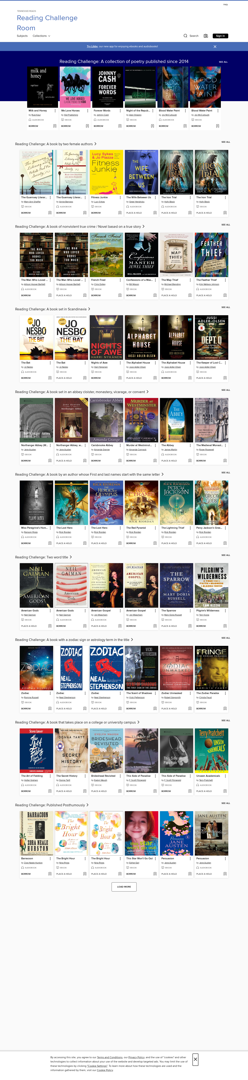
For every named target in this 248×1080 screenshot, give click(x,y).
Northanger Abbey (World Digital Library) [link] (34, 445)
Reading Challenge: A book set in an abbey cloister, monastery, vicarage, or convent (80, 392)
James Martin (170, 449)
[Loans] (206, 36)
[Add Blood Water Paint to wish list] (185, 126)
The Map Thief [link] (169, 280)
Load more (124, 886)
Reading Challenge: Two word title (42, 557)
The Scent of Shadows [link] (139, 693)
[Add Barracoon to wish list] (50, 874)
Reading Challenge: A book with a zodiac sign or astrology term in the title (72, 640)
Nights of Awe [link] (99, 362)
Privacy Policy (136, 1057)
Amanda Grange (102, 449)
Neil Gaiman (30, 615)
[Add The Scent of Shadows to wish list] (155, 709)
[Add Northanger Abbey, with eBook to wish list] (85, 461)
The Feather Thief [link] (206, 280)
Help (225, 4)
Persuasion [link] (167, 858)
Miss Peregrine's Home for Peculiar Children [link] (34, 528)
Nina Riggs (64, 863)
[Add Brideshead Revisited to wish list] (120, 791)
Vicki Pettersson (137, 697)
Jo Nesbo (28, 367)
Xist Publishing (71, 115)
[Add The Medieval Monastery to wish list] (225, 461)
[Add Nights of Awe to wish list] (120, 378)
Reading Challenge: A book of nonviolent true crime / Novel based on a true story (78, 227)
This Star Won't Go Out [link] (139, 858)
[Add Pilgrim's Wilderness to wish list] (225, 626)
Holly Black (169, 201)
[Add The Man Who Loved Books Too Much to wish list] (50, 295)
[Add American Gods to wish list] (50, 626)
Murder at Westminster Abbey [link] (140, 445)
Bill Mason (134, 284)
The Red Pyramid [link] (136, 528)
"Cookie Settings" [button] (97, 1066)
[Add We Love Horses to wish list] (87, 126)
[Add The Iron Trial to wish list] (190, 213)
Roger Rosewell (206, 449)
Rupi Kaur (36, 115)
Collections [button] (40, 36)
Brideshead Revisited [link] (103, 776)
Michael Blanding (172, 284)
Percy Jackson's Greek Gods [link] (210, 528)
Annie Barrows (66, 201)
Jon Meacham (100, 615)
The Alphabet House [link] (138, 362)
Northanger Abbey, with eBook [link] (70, 445)
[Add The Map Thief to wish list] (190, 295)
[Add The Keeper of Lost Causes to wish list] (225, 378)
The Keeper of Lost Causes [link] (210, 362)
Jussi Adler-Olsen (137, 367)
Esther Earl (134, 863)
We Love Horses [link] (70, 110)
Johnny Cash (103, 115)
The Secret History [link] (66, 776)
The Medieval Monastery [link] (210, 445)
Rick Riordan (65, 532)
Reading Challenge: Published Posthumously (50, 805)
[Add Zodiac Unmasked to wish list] (190, 709)
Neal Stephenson (67, 697)
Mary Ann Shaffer (32, 201)
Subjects (22, 36)
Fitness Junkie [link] (99, 197)
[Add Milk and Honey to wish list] (55, 126)
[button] (190, 36)
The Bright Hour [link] (65, 858)
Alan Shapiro (135, 115)
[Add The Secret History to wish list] (85, 791)
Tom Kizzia (204, 615)
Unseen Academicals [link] (208, 776)
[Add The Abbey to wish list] (190, 461)
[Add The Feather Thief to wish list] (225, 295)
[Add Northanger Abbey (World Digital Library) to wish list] (50, 461)
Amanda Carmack (137, 449)
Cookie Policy (105, 1070)
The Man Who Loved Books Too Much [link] (34, 280)
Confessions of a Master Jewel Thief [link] (140, 280)
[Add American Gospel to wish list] (120, 626)
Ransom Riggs (31, 532)
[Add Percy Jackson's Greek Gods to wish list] (225, 543)
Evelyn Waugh (100, 780)
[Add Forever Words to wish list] (120, 126)
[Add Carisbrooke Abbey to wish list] (120, 461)
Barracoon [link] (27, 858)
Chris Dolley (99, 284)
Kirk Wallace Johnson (209, 284)
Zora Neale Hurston (33, 863)
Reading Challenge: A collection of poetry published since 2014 (124, 62)
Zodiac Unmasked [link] (171, 693)
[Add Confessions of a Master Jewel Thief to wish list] (155, 295)
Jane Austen (30, 449)
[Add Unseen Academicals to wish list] (225, 791)
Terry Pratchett (206, 780)
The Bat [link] (25, 362)
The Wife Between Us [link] (138, 197)
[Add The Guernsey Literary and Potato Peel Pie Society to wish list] (50, 213)
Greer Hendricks (136, 201)
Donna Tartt (64, 780)
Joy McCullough (169, 115)
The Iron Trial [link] (169, 197)
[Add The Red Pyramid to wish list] (155, 543)
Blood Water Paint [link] (169, 110)
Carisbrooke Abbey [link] (102, 445)
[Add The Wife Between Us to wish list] (155, 213)
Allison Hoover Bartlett (34, 284)
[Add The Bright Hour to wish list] (85, 874)
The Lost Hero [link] (64, 528)
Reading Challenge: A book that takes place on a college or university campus (76, 722)
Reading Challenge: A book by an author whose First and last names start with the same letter (88, 474)
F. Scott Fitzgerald (137, 780)
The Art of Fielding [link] (32, 776)
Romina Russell (31, 697)
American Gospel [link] (101, 610)
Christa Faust (205, 697)
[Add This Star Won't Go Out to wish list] (155, 874)
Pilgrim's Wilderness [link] (207, 610)
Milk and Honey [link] (38, 110)
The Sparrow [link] (168, 610)
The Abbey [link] (167, 445)
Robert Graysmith (172, 697)
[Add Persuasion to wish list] (190, 874)
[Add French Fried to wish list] (120, 295)
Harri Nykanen (101, 367)
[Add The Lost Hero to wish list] (85, 543)
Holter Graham (31, 780)
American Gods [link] (30, 610)
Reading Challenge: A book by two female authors (54, 144)
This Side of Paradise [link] (138, 776)
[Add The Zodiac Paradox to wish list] (225, 709)
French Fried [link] (98, 280)
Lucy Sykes (99, 201)
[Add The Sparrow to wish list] (190, 626)
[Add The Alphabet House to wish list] (155, 378)
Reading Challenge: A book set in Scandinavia (51, 309)
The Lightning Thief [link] (172, 528)
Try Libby (92, 46)
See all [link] (223, 61)
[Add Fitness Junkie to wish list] (120, 213)
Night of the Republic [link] (138, 110)
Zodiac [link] (25, 693)
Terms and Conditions (109, 1057)
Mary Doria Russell (173, 615)
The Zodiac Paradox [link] (207, 693)
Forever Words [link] (102, 110)
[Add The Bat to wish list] (50, 378)
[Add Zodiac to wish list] (50, 709)
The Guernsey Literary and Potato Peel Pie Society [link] (34, 197)
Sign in (220, 36)
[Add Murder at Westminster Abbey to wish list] (155, 461)
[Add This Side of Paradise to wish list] (155, 791)
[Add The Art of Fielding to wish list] (50, 791)
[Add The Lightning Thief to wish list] (190, 543)
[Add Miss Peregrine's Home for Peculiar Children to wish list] (50, 543)
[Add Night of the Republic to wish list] (152, 126)
